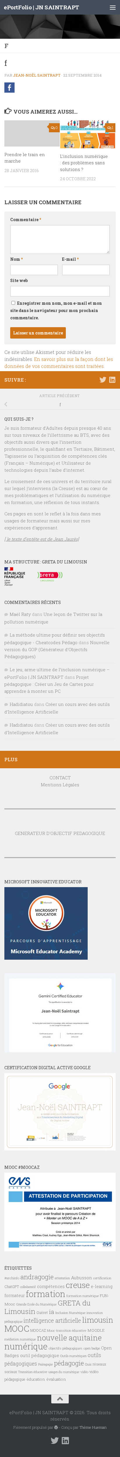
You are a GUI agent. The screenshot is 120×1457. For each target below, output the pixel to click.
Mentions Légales (60, 784)
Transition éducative (32, 1372)
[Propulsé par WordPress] (56, 1427)
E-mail (70, 259)
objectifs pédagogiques (65, 1348)
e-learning (101, 1286)
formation (45, 1293)
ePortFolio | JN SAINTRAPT (41, 7)
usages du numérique (63, 1372)
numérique (25, 1346)
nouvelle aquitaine (69, 1338)
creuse (78, 1285)
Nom (16, 259)
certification (102, 1278)
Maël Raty (20, 614)
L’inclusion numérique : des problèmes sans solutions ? (84, 162)
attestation (62, 1278)
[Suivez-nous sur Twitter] (102, 379)
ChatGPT (11, 1286)
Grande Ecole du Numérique (36, 1304)
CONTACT (60, 778)
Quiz (88, 1364)
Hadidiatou (21, 704)
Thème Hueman (93, 1427)
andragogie (37, 1277)
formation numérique (82, 1296)
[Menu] (112, 7)
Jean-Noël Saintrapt (37, 75)
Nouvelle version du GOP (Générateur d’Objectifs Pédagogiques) (57, 649)
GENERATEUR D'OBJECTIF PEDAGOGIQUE (60, 833)
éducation (36, 1379)
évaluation (56, 1379)
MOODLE (96, 1330)
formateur (14, 1295)
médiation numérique (20, 1339)
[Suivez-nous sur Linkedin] (112, 379)
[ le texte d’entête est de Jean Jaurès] (41, 539)
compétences (51, 1286)
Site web (19, 280)
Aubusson (81, 1277)
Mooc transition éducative (66, 1330)
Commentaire (25, 219)
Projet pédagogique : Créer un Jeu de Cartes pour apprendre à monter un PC (49, 684)
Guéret (42, 1312)
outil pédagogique (39, 1355)
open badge (92, 1348)
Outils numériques (73, 1356)
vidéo (84, 1372)
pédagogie (69, 1363)
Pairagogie (45, 1364)
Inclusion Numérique (70, 1313)
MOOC (16, 1328)
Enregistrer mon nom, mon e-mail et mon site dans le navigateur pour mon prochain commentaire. (56, 310)
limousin (97, 1320)
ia (51, 1312)
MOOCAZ (38, 1330)
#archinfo (11, 1278)
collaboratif (28, 1287)
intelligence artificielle (52, 1320)
